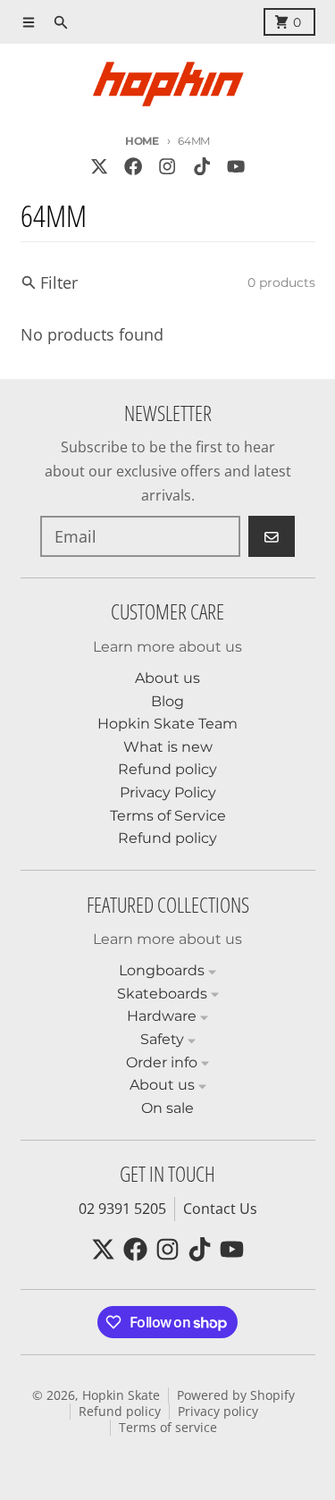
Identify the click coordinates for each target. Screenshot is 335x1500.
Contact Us (220, 1208)
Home (142, 140)
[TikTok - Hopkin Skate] (201, 166)
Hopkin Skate (121, 1395)
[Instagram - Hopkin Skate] (167, 166)
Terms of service (168, 1428)
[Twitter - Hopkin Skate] (99, 166)
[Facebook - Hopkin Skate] (134, 166)
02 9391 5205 (122, 1208)
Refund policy (120, 1411)
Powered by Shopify (236, 1395)
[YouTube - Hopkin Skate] (235, 166)
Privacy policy (218, 1411)
